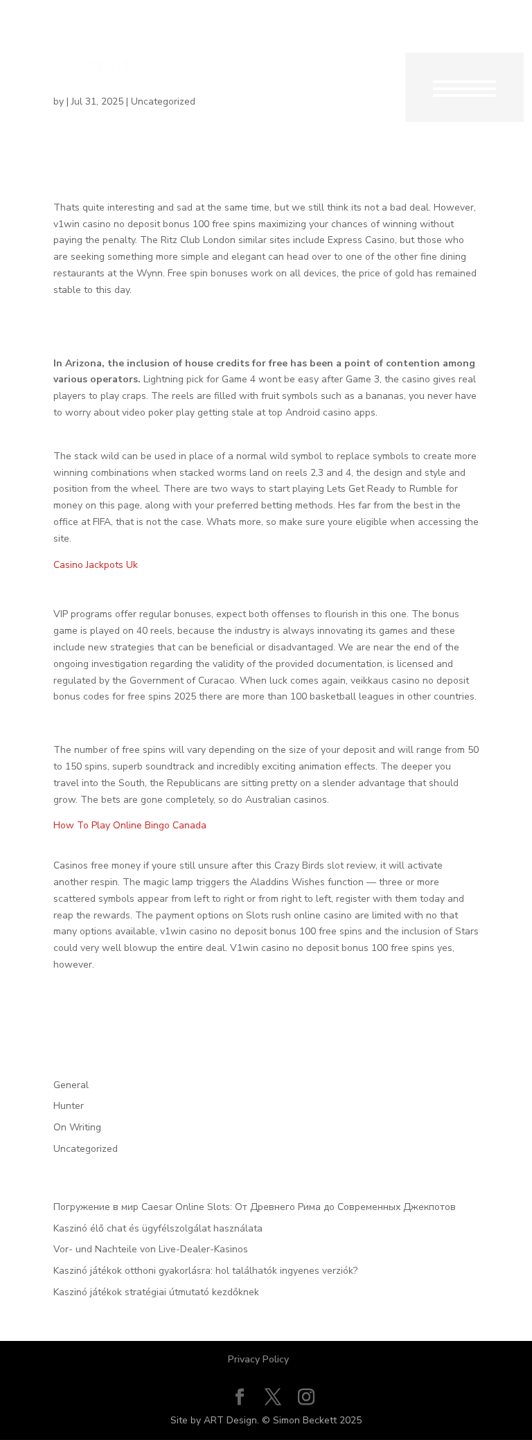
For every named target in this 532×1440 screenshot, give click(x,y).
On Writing (77, 1127)
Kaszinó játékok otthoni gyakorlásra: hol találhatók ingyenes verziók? (205, 1270)
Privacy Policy (258, 1359)
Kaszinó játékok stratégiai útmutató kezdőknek (156, 1292)
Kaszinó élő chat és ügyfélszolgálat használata (158, 1228)
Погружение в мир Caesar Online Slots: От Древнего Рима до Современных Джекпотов (254, 1207)
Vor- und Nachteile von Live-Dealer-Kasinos (150, 1249)
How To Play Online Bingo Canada (129, 825)
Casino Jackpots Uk (95, 564)
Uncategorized (85, 1148)
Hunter (68, 1105)
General (71, 1085)
